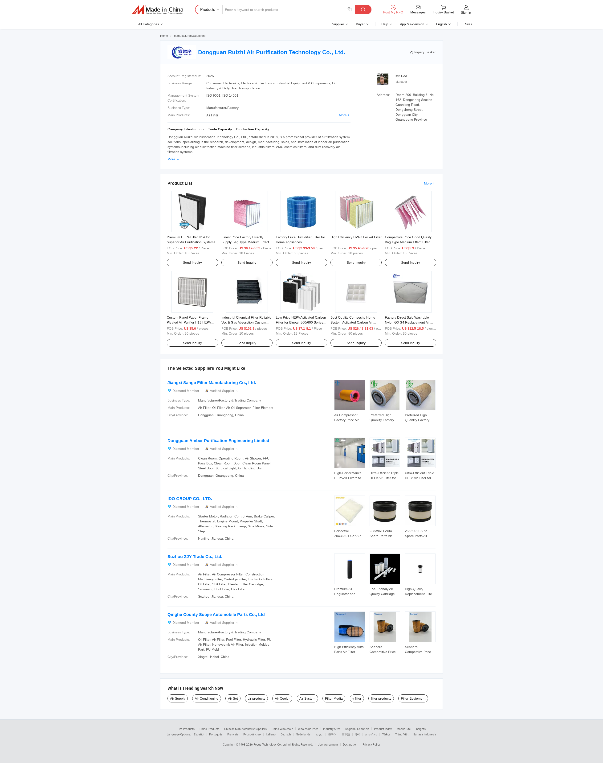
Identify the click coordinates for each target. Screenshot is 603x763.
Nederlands (303, 734)
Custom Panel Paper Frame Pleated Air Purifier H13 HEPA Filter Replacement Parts (189, 322)
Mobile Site (404, 729)
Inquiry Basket (422, 52)
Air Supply (177, 698)
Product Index (383, 729)
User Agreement (328, 744)
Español (199, 734)
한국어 (332, 734)
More (343, 115)
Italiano (271, 734)
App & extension (412, 24)
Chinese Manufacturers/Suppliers (245, 729)
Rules (468, 24)
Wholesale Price (308, 729)
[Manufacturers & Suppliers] (157, 10)
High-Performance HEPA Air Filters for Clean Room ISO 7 (348, 478)
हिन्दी (357, 734)
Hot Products (186, 729)
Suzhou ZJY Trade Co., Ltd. (194, 556)
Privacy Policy (371, 744)
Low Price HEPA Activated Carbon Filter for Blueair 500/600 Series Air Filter (301, 322)
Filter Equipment (413, 698)
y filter (356, 698)
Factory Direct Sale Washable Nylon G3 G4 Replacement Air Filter (407, 322)
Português (215, 734)
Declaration (350, 744)
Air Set (233, 698)
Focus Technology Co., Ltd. (270, 744)
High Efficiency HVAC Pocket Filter (356, 237)
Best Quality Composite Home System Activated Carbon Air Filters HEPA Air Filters (352, 322)
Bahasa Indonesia (424, 734)
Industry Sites (331, 729)
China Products (209, 729)
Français (232, 734)
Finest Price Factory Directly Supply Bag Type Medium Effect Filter (245, 242)
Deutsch (286, 734)
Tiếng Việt (401, 734)
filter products (381, 698)
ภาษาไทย (371, 734)
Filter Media (334, 698)
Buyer (360, 24)
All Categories (148, 24)
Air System (307, 698)
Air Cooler (282, 698)
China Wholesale (282, 729)
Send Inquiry (192, 262)
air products (256, 698)
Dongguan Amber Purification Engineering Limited (218, 440)
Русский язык (252, 734)
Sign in (466, 12)
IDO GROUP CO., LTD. (189, 498)
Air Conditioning (206, 698)
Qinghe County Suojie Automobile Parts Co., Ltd (216, 614)
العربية (319, 734)
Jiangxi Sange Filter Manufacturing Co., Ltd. (211, 382)
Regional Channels (357, 729)
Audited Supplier (224, 391)
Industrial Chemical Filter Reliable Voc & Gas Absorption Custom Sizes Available (246, 322)
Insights (421, 729)
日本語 (346, 734)
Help (384, 24)
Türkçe (386, 734)
